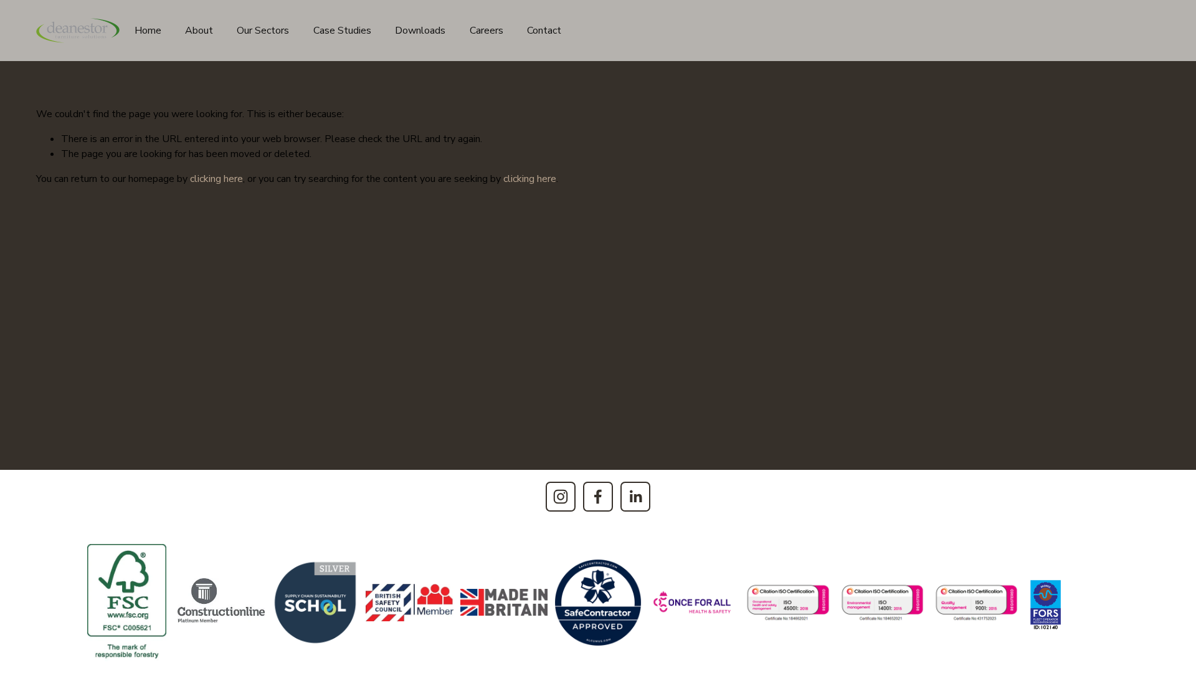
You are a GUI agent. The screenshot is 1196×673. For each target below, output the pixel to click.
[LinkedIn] (635, 497)
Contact (544, 30)
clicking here (216, 179)
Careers (486, 30)
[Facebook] (598, 497)
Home (148, 30)
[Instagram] (561, 497)
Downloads (420, 30)
